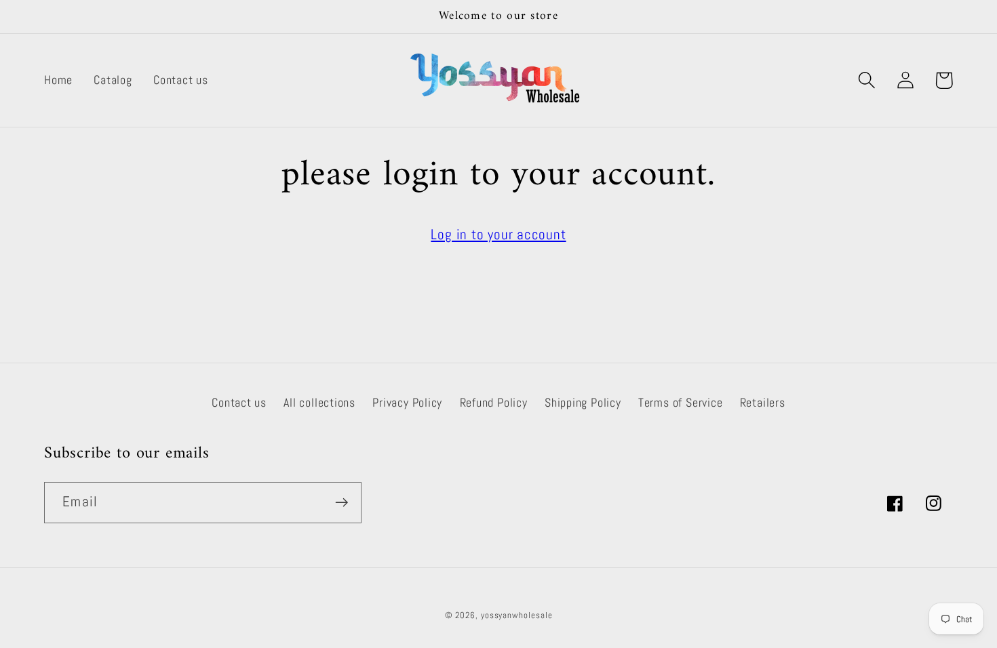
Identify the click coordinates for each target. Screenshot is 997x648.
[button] (866, 80)
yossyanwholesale (517, 615)
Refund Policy (494, 402)
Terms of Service (680, 402)
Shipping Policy (583, 402)
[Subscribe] (341, 502)
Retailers (762, 402)
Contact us (239, 402)
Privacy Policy (407, 402)
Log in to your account (498, 234)
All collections (319, 402)
